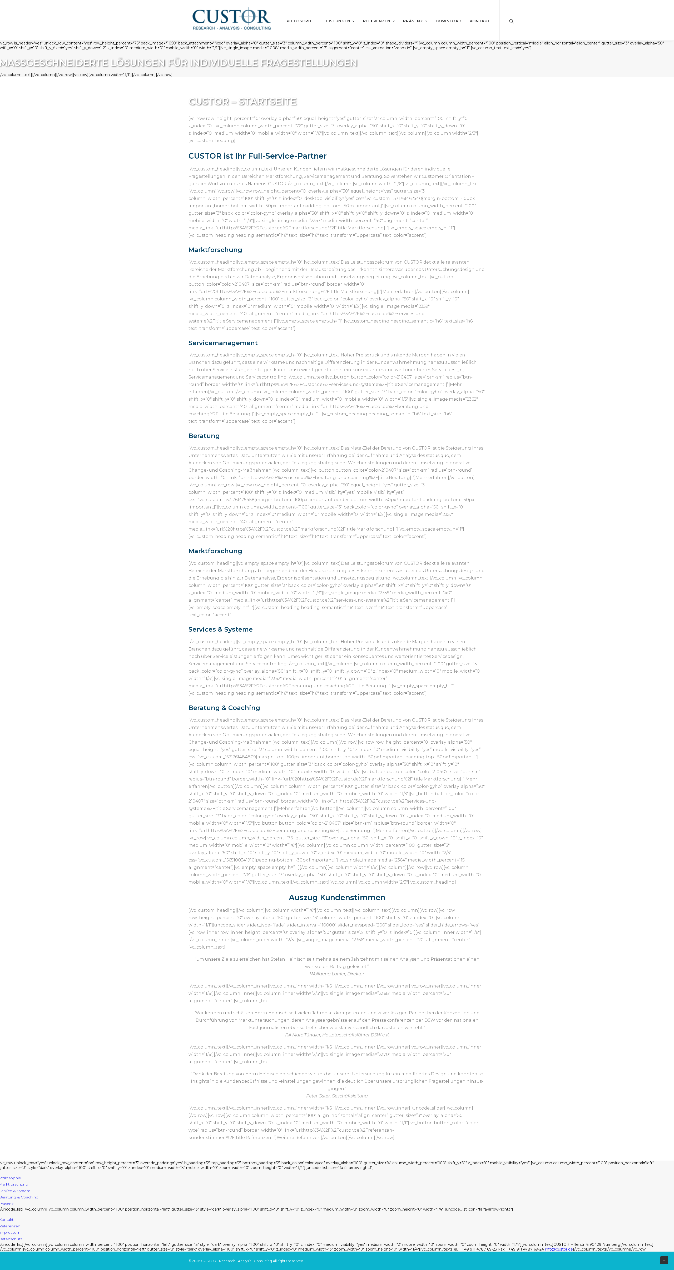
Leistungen (337, 21)
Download (449, 21)
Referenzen (376, 21)
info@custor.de (559, 1249)
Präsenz (413, 21)
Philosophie (301, 21)
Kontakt (480, 21)
